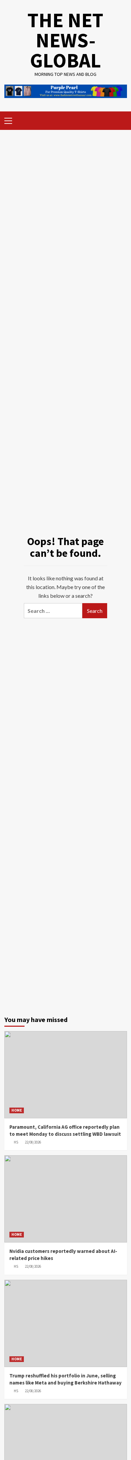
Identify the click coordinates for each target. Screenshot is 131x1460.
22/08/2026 (33, 1142)
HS (16, 1142)
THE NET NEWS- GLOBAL (65, 40)
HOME (16, 1110)
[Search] (119, 120)
